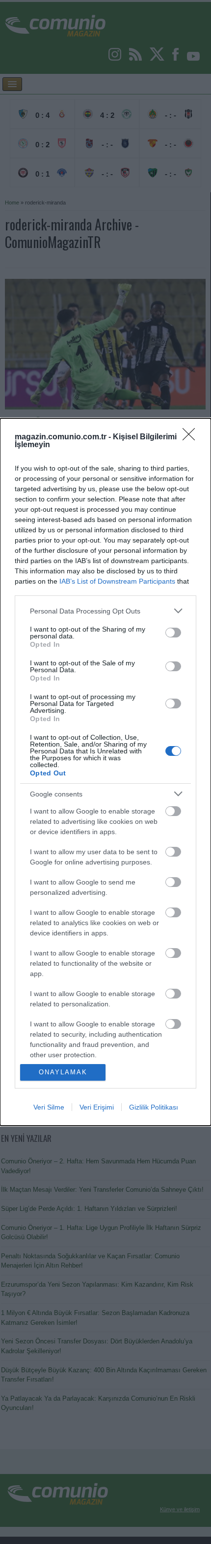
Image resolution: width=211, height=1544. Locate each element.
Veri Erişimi (96, 1107)
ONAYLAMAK (63, 1072)
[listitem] (105, 611)
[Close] (192, 437)
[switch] (173, 632)
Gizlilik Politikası (153, 1107)
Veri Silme (48, 1107)
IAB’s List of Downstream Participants (117, 581)
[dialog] (105, 772)
